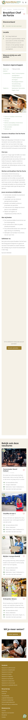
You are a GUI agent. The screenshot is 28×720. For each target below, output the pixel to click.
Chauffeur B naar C (9, 513)
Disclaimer (4, 715)
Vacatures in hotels (6, 674)
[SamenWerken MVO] (11, 2)
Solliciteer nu (7, 129)
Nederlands (15, 88)
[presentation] (23, 103)
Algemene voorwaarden (8, 712)
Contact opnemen (13, 634)
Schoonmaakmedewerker (8, 702)
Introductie (7, 118)
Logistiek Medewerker (7, 698)
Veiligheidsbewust (16, 86)
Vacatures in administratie (8, 667)
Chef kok (4, 693)
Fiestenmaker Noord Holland (10, 470)
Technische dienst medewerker (10, 704)
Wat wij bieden (8, 127)
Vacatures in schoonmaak (8, 683)
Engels (13, 90)
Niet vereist (22, 88)
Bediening (4, 691)
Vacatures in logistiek (7, 676)
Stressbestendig (16, 84)
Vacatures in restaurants (8, 680)
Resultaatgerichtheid (17, 81)
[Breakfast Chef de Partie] (25, 96)
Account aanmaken (13, 348)
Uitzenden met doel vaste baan (14, 26)
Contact (4, 710)
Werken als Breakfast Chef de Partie (13, 123)
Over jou (6, 120)
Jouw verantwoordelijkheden (11, 125)
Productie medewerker (7, 700)
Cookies (4, 717)
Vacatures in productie (7, 678)
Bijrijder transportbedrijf (11, 556)
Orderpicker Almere (10, 599)
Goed (17, 90)
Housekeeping (5, 695)
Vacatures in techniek (7, 672)
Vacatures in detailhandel (8, 670)
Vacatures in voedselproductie (9, 685)
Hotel (13, 73)
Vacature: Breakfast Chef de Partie (13, 116)
